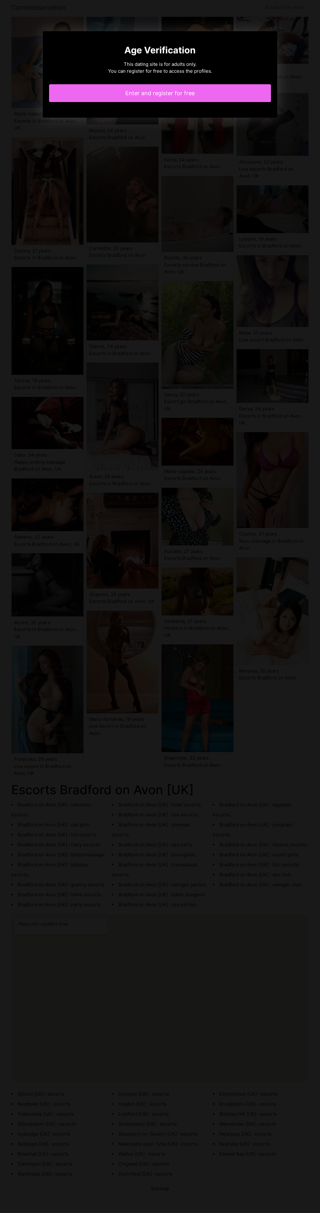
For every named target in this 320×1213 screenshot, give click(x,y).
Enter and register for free (160, 93)
